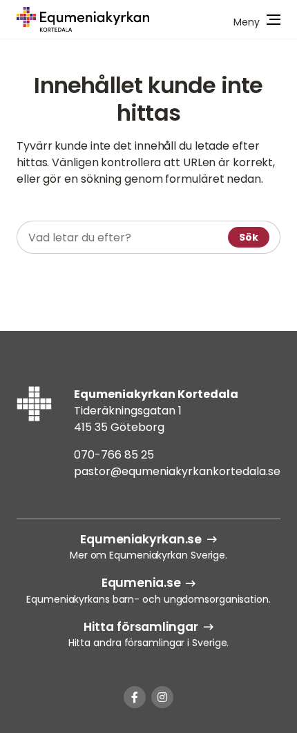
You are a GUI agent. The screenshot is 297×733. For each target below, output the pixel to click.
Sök (248, 237)
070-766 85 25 (114, 455)
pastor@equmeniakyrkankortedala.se (177, 471)
